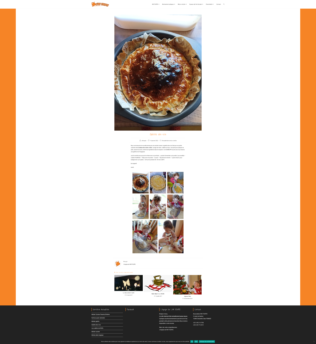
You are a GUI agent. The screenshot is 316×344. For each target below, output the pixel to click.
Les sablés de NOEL (97, 328)
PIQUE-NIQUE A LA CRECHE (158, 294)
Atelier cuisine (96, 331)
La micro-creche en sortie (128, 293)
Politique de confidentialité (207, 341)
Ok (192, 341)
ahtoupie (144, 140)
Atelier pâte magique (97, 335)
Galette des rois (96, 325)
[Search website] (224, 4)
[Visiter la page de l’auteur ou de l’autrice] (117, 263)
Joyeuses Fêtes (187, 296)
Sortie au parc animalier (98, 318)
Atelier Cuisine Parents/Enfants (101, 314)
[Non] (314, 341)
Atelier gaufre (95, 321)
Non (196, 341)
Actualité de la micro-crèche (169, 140)
